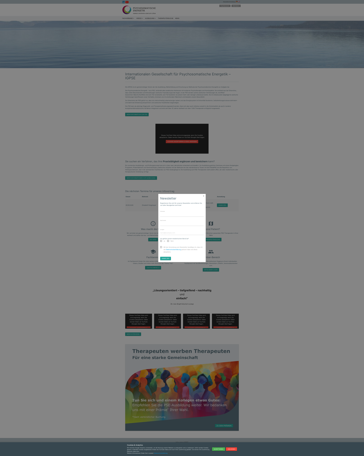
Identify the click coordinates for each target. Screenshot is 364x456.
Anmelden (165, 258)
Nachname (163, 220)
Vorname (162, 211)
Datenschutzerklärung (173, 249)
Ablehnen (231, 449)
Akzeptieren (218, 449)
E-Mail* (162, 229)
